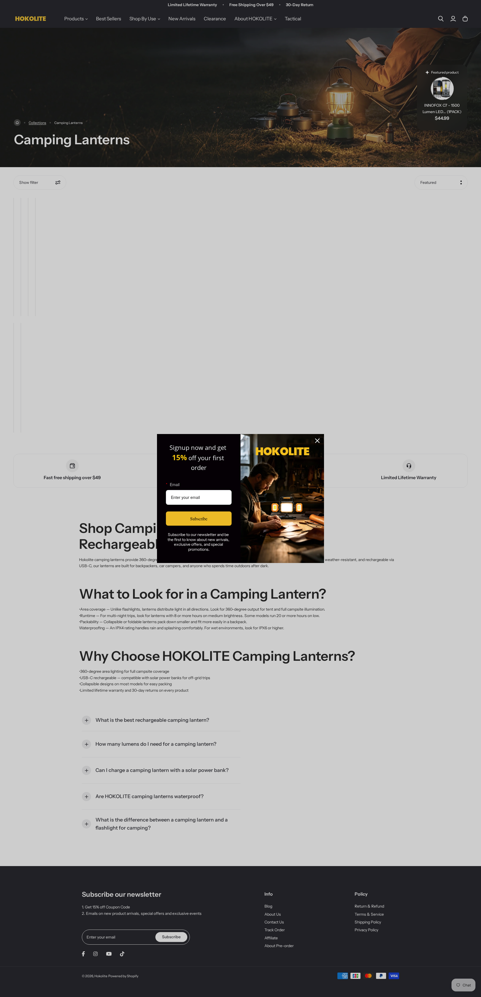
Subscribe (198, 518)
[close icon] (317, 440)
